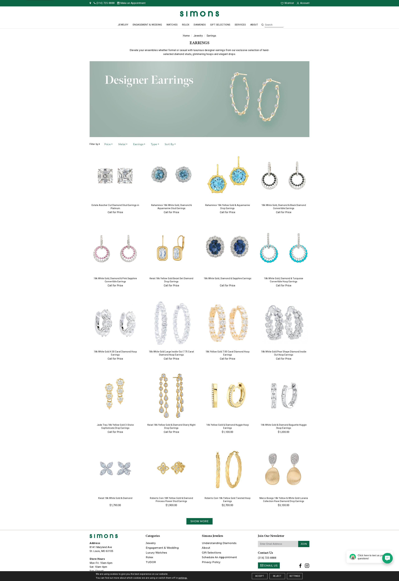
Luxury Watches (156, 552)
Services (240, 24)
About (254, 24)
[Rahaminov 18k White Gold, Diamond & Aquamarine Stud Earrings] (171, 177)
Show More (199, 521)
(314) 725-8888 (267, 557)
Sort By (169, 144)
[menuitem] (123, 24)
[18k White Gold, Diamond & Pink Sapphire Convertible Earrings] (115, 250)
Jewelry (123, 24)
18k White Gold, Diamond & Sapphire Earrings (227, 278)
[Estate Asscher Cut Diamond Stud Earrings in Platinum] (115, 177)
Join (304, 543)
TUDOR (151, 562)
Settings (294, 576)
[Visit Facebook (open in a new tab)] (300, 566)
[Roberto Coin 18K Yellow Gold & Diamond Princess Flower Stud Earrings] (171, 470)
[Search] (262, 24)
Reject (277, 576)
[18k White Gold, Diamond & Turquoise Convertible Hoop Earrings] (283, 250)
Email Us (271, 565)
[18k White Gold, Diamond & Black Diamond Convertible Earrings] (283, 177)
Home (186, 35)
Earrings (138, 144)
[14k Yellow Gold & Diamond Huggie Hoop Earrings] (227, 396)
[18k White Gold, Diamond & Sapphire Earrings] (227, 250)
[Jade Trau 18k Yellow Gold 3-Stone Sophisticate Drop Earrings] (115, 396)
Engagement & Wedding (147, 24)
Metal (122, 144)
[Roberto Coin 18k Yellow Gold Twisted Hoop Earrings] (227, 470)
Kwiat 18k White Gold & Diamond (115, 498)
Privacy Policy (211, 562)
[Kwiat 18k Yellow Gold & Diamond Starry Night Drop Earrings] (171, 396)
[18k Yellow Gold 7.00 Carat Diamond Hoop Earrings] (227, 323)
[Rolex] (385, 14)
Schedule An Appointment (219, 557)
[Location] (90, 3)
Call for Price (115, 212)
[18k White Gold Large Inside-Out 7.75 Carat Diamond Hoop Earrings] (171, 323)
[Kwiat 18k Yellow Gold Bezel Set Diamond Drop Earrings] (171, 250)
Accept (259, 576)
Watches (172, 24)
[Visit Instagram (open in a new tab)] (307, 566)
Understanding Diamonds (219, 543)
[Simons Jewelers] (199, 13)
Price (107, 144)
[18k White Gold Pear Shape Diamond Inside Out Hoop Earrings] (283, 323)
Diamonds (200, 24)
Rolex (185, 24)
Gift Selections (220, 24)
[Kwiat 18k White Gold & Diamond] (115, 470)
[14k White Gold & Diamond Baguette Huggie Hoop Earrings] (283, 396)
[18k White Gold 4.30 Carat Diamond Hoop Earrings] (115, 323)
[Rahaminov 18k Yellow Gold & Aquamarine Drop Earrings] (227, 177)
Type (154, 144)
